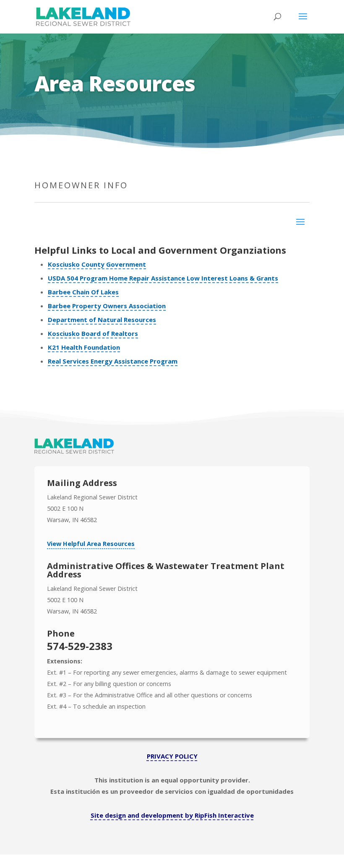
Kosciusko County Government (97, 264)
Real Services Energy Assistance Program (112, 361)
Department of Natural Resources (102, 319)
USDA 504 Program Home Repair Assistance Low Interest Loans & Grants (163, 278)
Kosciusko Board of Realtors (93, 333)
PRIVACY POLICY (172, 756)
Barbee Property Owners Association (107, 305)
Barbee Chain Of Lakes (83, 292)
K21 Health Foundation (84, 347)
